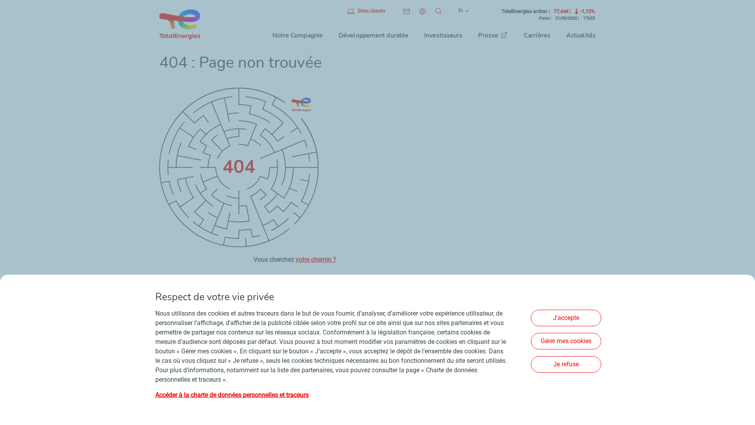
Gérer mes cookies (566, 341)
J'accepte (566, 318)
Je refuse (566, 364)
